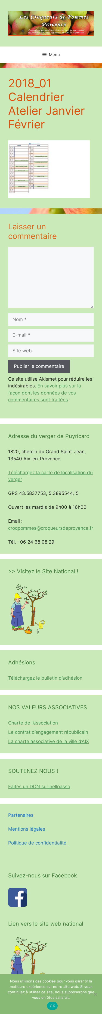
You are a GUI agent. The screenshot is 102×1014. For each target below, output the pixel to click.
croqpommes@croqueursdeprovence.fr (50, 528)
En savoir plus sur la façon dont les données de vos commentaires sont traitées (44, 392)
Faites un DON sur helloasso (39, 786)
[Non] (95, 994)
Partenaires (20, 815)
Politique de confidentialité (38, 843)
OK (52, 1006)
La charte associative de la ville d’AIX (48, 741)
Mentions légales (26, 829)
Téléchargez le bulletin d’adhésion (45, 678)
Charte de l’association (33, 723)
